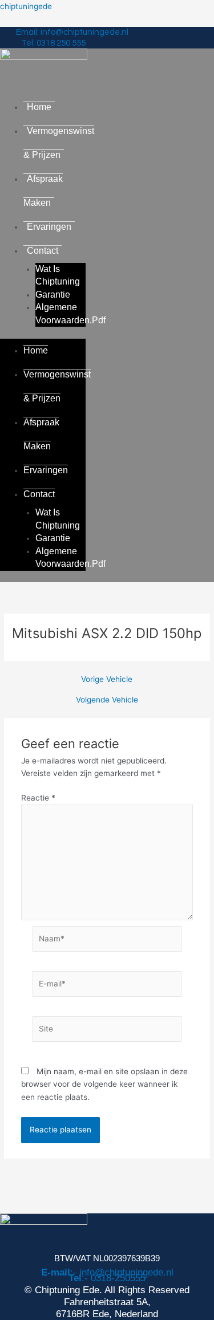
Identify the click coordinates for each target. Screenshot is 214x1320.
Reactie (38, 797)
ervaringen (49, 226)
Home (39, 107)
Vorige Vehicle (106, 680)
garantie (52, 294)
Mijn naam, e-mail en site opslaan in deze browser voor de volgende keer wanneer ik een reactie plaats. (104, 1084)
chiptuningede (26, 6)
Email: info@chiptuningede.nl (72, 32)
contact (42, 250)
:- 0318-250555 (107, 1278)
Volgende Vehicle (107, 700)
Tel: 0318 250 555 (53, 43)
